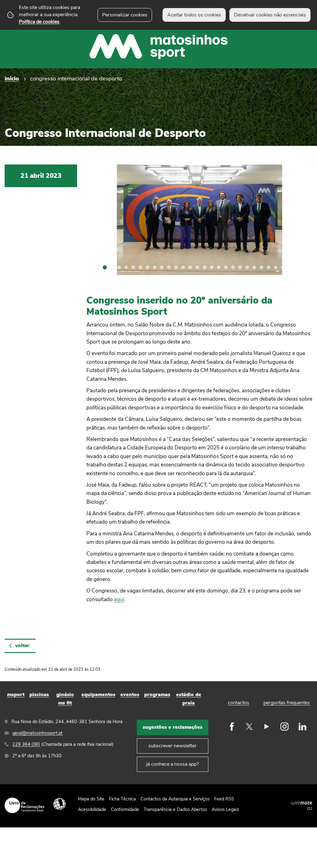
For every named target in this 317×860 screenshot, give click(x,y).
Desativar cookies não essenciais (270, 14)
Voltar (22, 645)
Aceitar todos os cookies (194, 14)
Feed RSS (224, 799)
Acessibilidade (59, 804)
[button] (98, 267)
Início (12, 78)
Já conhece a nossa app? (172, 764)
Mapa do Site (91, 799)
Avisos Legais (225, 809)
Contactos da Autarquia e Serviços (175, 799)
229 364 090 (26, 744)
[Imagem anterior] (98, 219)
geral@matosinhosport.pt (37, 733)
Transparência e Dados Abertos (175, 809)
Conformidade (125, 809)
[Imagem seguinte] (300, 219)
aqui (119, 599)
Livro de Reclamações (24, 805)
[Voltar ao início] (158, 34)
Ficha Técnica (122, 799)
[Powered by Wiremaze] (301, 802)
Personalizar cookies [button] (124, 14)
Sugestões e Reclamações (172, 727)
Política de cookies (39, 21)
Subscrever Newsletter (172, 745)
